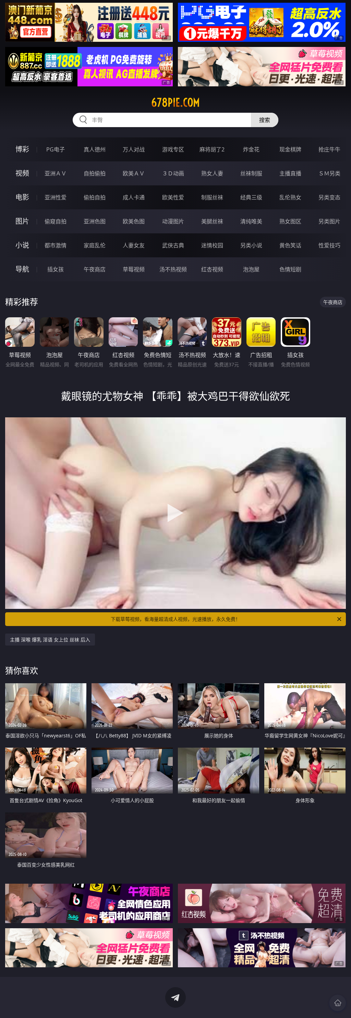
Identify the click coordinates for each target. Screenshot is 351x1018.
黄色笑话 (290, 245)
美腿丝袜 (212, 221)
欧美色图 (134, 221)
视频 (22, 173)
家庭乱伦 (95, 245)
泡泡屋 (251, 269)
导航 (22, 269)
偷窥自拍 (55, 221)
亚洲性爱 (55, 197)
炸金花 (251, 149)
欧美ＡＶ (134, 173)
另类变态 (329, 197)
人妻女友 (134, 245)
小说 (22, 245)
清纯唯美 (251, 221)
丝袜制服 (251, 173)
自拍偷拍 (95, 173)
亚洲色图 (95, 221)
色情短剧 (290, 269)
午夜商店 (95, 269)
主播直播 (290, 173)
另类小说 (251, 245)
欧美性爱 (173, 197)
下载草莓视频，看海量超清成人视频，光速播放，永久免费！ (175, 619)
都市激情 (55, 245)
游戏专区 (173, 149)
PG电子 (55, 149)
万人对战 (134, 149)
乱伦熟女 (290, 197)
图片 (22, 221)
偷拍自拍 (95, 197)
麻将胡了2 (212, 149)
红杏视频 (212, 269)
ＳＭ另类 (329, 173)
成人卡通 (134, 197)
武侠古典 (173, 245)
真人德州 (95, 149)
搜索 (264, 120)
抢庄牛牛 (329, 149)
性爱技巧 (329, 245)
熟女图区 (290, 221)
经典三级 (251, 197)
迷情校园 (212, 245)
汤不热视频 (173, 269)
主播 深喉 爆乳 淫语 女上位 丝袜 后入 (50, 639)
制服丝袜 (212, 197)
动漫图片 (173, 221)
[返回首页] (337, 1003)
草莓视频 (134, 269)
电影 (22, 197)
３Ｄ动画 (173, 173)
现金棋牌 (290, 149)
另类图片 (329, 221)
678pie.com (175, 102)
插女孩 (55, 269)
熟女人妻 (212, 173)
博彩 (22, 149)
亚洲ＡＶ (55, 173)
